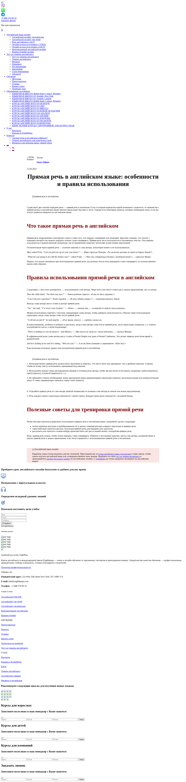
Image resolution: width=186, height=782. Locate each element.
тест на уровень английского (128, 456)
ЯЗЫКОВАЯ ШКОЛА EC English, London (31, 98)
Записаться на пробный (12, 643)
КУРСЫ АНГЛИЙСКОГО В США (28, 106)
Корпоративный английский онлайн (29, 49)
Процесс (5, 629)
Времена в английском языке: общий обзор (32, 143)
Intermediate (17, 69)
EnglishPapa (100, 459)
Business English (8, 615)
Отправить (6, 523)
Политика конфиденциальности (16, 567)
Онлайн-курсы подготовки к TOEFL (29, 44)
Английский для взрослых (13, 606)
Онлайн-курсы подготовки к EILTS (28, 47)
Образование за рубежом (18, 91)
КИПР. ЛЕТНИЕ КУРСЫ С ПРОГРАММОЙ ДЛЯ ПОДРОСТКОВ (43, 125)
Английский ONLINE (11, 597)
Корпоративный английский (14, 611)
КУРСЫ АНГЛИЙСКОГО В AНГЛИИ (30, 116)
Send (81, 719)
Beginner (16, 62)
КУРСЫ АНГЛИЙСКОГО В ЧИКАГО (30, 108)
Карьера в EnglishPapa (22, 133)
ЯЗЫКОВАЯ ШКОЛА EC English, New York (32, 96)
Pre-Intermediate (19, 66)
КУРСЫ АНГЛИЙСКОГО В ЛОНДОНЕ (31, 118)
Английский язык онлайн (19, 34)
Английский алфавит (11, 676)
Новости (11, 135)
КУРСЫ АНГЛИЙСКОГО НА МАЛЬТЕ (31, 113)
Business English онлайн (23, 52)
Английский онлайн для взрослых (28, 37)
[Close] (2, 717)
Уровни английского (21, 59)
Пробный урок (19, 89)
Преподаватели (19, 81)
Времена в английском (11, 680)
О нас (9, 128)
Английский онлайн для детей (26, 39)
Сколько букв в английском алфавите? (30, 138)
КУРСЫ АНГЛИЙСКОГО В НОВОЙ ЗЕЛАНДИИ (36, 111)
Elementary (17, 64)
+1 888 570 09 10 (8, 18)
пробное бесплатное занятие (58, 459)
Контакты (16, 130)
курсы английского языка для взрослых (115, 454)
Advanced (16, 74)
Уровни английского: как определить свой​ (31, 140)
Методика (16, 79)
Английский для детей (11, 601)
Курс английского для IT (23, 42)
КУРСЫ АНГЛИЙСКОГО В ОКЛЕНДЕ (31, 103)
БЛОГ (4, 666)
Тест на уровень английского (20, 54)
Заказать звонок (8, 20)
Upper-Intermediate (20, 71)
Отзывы (15, 84)
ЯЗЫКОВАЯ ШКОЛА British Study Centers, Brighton (36, 94)
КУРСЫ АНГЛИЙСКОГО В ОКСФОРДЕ (31, 121)
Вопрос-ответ (18, 86)
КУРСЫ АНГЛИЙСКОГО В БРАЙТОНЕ (31, 123)
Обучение (11, 76)
